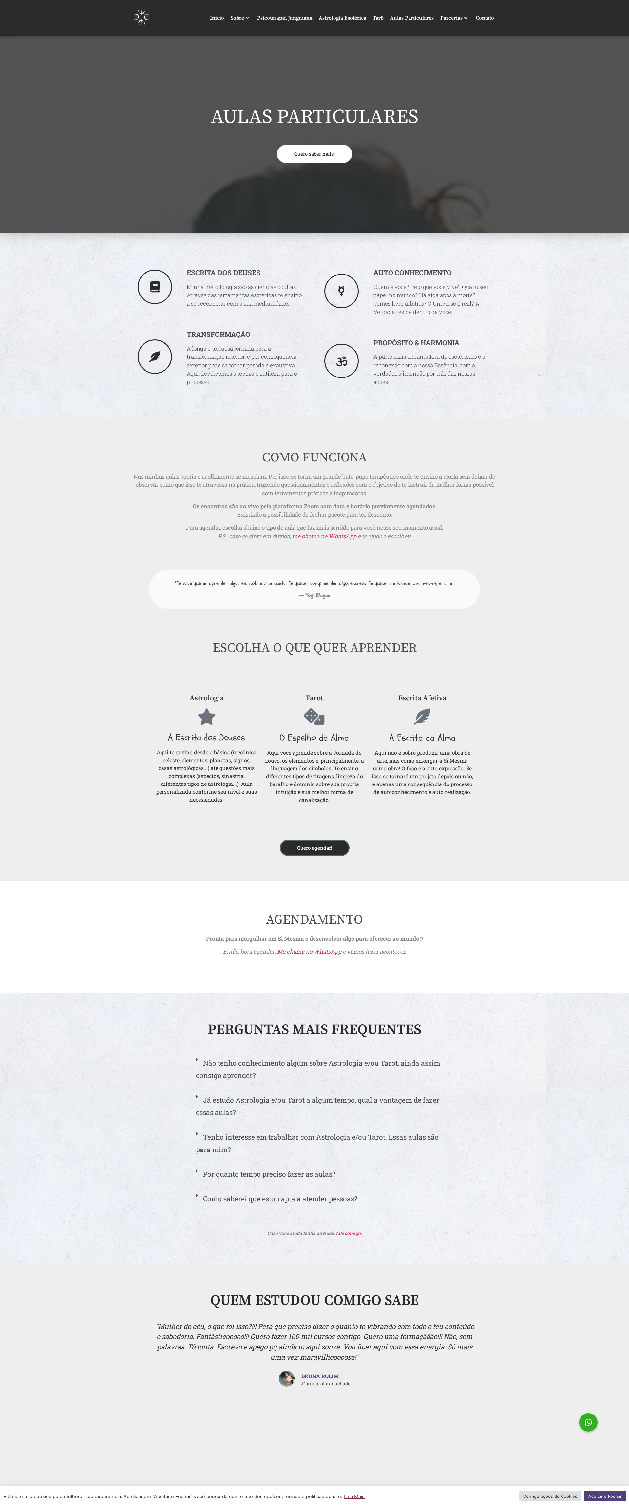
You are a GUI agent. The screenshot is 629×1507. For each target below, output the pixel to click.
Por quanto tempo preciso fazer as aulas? (269, 1174)
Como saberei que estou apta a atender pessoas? (280, 1198)
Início (217, 18)
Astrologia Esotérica (342, 18)
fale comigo (348, 1233)
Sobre (237, 18)
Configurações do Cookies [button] (550, 1496)
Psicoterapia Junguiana (284, 18)
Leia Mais (354, 1496)
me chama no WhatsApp (324, 536)
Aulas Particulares (412, 18)
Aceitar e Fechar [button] (605, 1496)
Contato (485, 18)
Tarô (378, 18)
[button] (314, 1072)
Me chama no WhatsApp (309, 951)
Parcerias (451, 18)
